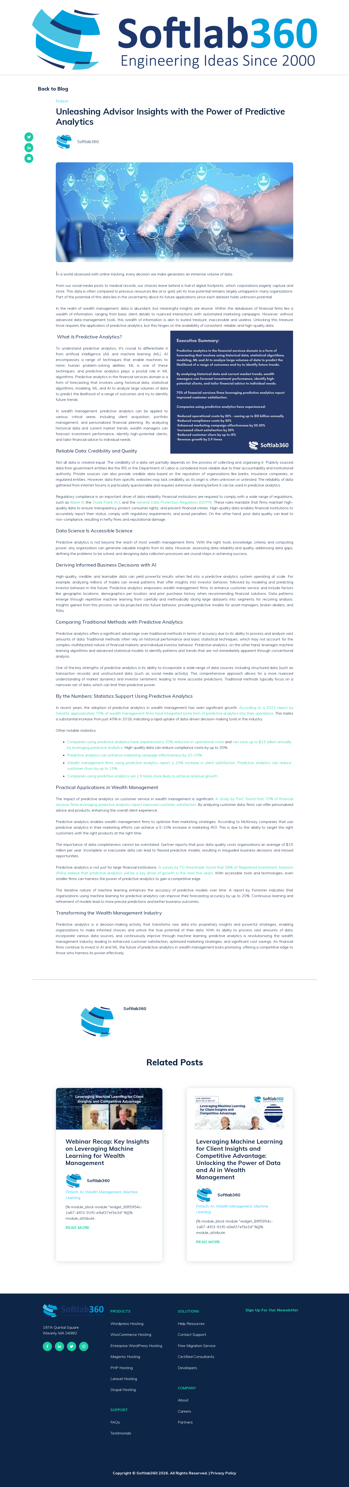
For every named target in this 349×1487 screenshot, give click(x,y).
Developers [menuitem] (187, 1367)
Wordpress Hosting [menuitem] (126, 1323)
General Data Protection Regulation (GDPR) (174, 502)
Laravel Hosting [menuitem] (123, 1378)
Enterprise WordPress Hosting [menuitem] (136, 1345)
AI (82, 1191)
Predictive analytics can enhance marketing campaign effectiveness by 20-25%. (135, 755)
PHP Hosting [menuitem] (121, 1367)
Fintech (62, 101)
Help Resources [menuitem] (191, 1323)
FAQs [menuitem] (115, 1422)
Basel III (77, 502)
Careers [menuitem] (184, 1411)
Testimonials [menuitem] (120, 1433)
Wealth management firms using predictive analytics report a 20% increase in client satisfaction (151, 762)
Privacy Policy (223, 1473)
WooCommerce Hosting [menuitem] (130, 1334)
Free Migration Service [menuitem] (197, 1345)
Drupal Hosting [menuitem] (123, 1389)
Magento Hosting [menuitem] (125, 1356)
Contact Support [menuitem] (192, 1334)
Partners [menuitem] (185, 1422)
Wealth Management (103, 1191)
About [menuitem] (183, 1400)
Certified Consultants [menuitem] (196, 1356)
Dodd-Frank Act (106, 502)
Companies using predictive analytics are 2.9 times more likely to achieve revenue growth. (142, 776)
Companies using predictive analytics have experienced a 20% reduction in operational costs (145, 741)
